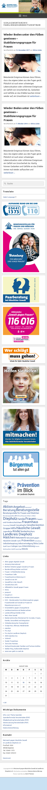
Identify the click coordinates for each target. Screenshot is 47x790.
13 (23, 682)
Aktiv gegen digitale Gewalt (14, 561)
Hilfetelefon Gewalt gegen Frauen (16, 587)
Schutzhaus (38, 541)
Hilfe (13, 528)
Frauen (30, 518)
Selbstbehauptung (10, 543)
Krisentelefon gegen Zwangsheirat (17, 608)
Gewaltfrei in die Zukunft (13, 582)
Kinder (17, 531)
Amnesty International (12, 564)
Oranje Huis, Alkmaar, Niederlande (17, 625)
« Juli (4, 702)
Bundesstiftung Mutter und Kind (16, 569)
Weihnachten (7, 549)
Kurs (33, 531)
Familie (21, 519)
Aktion (8, 506)
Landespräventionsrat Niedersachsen (18, 610)
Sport (9, 546)
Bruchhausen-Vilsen (24, 516)
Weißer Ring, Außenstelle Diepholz (17, 649)
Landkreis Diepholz (17, 534)
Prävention (27, 540)
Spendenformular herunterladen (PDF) (16, 717)
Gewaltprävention (35, 525)
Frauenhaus (30, 522)
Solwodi (8, 638)
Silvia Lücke (37, 50)
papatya (8, 628)
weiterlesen (36, 96)
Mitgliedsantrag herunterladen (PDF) (16, 720)
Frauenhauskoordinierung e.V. (15, 577)
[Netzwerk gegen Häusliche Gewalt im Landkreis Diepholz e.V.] (23, 12)
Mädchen (9, 537)
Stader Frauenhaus (11, 641)
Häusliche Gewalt (28, 528)
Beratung (9, 510)
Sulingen (14, 546)
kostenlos (25, 531)
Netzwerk (20, 537)
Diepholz (10, 519)
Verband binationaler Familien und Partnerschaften (22, 646)
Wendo (25, 549)
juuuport (8, 592)
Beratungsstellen (8, 516)
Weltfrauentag (16, 549)
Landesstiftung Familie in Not (15, 613)
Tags (5, 501)
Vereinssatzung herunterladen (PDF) (15, 722)
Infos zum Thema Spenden (12, 715)
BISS (16, 516)
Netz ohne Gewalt (11, 615)
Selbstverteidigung (25, 543)
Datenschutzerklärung (11, 728)
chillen (33, 516)
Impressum (7, 758)
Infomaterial (7, 725)
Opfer (19, 541)
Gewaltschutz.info (11, 584)
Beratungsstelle (27, 510)
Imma (7, 590)
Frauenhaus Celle (11, 574)
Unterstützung (28, 546)
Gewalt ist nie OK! (11, 579)
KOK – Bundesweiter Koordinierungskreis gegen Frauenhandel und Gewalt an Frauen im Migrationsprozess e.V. (22, 602)
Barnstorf (28, 507)
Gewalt (13, 525)
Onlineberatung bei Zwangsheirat (16, 623)
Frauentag (6, 525)
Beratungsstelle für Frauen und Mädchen (21, 513)
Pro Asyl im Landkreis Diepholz (15, 633)
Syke (20, 546)
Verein (37, 546)
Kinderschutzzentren (12, 597)
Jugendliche (7, 531)
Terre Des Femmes (11, 643)
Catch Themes (29, 774)
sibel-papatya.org (11, 636)
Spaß (5, 546)
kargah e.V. (9, 595)
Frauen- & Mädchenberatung (15, 572)
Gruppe (6, 528)
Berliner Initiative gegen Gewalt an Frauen (19, 567)
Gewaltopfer (21, 525)
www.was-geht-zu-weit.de (14, 651)
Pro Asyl (8, 631)
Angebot (19, 506)
